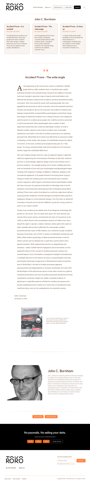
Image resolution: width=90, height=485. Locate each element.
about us (48, 7)
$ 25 (38, 441)
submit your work (51, 416)
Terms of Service (16, 478)
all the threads (38, 7)
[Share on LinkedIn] (44, 70)
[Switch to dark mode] (84, 7)
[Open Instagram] (47, 71)
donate (77, 7)
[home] (14, 7)
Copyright (24, 478)
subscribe (68, 7)
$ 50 (30, 441)
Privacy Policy (72, 463)
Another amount (57, 441)
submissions (58, 7)
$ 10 (46, 441)
